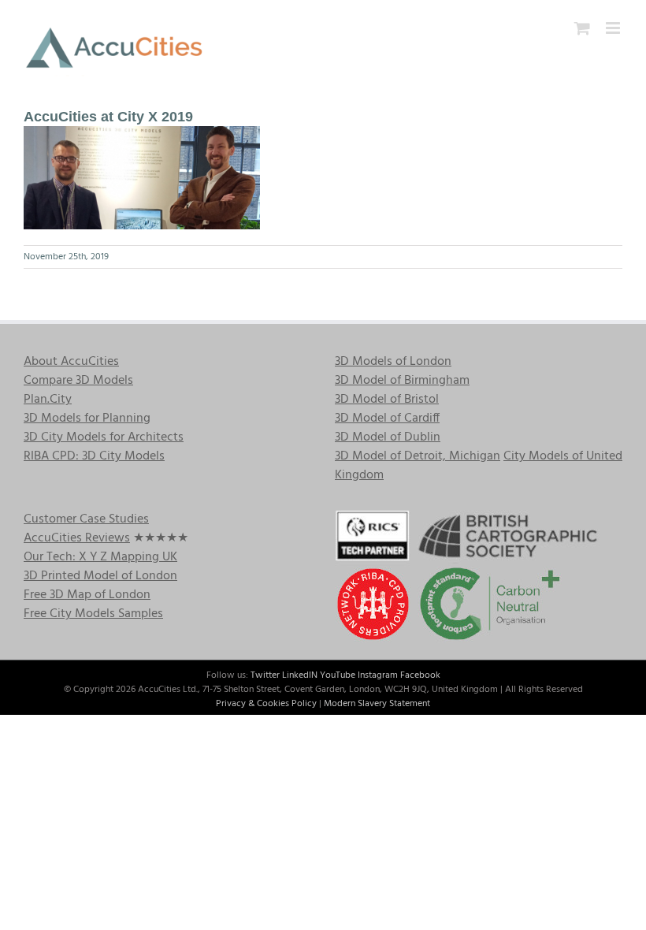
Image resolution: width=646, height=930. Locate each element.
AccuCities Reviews (77, 538)
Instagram (378, 675)
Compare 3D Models (78, 380)
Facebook (420, 675)
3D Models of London (393, 362)
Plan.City (48, 399)
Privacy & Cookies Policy (266, 704)
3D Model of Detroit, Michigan (417, 456)
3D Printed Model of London (100, 576)
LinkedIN (299, 675)
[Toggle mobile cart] (582, 28)
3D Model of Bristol (387, 399)
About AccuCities (71, 362)
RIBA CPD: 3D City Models (94, 456)
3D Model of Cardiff (387, 418)
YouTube (337, 675)
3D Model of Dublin (387, 437)
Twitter (265, 675)
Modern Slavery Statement (377, 704)
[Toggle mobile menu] (614, 28)
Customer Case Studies (86, 519)
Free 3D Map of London (87, 595)
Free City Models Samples (93, 614)
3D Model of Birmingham (402, 380)
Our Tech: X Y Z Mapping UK (100, 557)
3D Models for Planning (87, 418)
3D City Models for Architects (104, 437)
